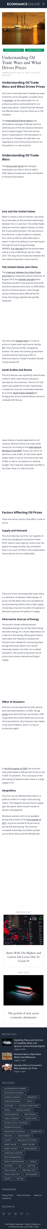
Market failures (28, 1144)
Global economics (34, 50)
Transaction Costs (12, 1174)
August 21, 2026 (19, 1060)
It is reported (17, 248)
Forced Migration (11, 1114)
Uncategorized (31, 1174)
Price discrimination (12, 1157)
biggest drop (22, 340)
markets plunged (26, 279)
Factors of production (28, 1106)
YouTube (19, 1179)
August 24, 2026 (19, 1049)
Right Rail (32, 1166)
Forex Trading (30, 1114)
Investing (8, 1136)
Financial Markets (23, 1110)
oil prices (8, 100)
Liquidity (8, 1140)
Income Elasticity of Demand (16, 1123)
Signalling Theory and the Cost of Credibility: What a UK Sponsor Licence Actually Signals (29, 1043)
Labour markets (24, 1136)
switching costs (29, 1170)
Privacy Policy (7, 1195)
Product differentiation (14, 1162)
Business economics (12, 1097)
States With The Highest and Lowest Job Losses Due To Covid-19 (23, 957)
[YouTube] (16, 1214)
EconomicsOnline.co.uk (18, 1226)
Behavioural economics (14, 1093)
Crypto (29, 1101)
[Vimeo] (22, 1214)
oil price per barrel (15, 166)
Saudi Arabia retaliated (23, 392)
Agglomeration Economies (15, 1089)
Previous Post (23, 912)
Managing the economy (27, 1140)
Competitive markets (13, 50)
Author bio (6, 75)
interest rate (36, 1131)
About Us (38, 1195)
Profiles (33, 1162)
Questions (8, 1166)
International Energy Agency (19, 120)
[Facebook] (4, 1214)
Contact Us (6, 1198)
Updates (7, 1179)
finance (7, 1110)
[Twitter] (10, 1214)
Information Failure (12, 1127)
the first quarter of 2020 (15, 768)
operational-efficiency (13, 1153)
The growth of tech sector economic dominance (23, 1015)
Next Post (23, 972)
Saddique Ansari (9, 72)
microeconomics (30, 1149)
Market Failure (10, 1144)
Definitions (9, 1106)
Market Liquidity (11, 1149)
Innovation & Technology (14, 1131)
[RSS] (28, 1214)
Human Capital (31, 1119)
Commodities (31, 1097)
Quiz (20, 1166)
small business (10, 1170)
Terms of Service (23, 1195)
